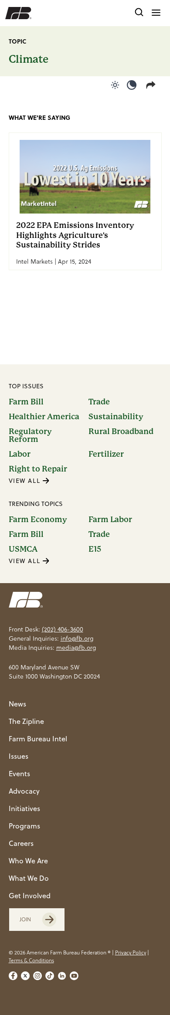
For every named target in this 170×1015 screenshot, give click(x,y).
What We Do (29, 878)
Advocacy (24, 791)
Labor (20, 454)
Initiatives (24, 808)
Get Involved (30, 895)
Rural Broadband (120, 432)
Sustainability (115, 417)
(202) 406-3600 (62, 629)
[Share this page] (152, 85)
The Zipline (26, 721)
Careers (21, 843)
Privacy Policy (130, 952)
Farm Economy (38, 519)
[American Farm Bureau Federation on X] (25, 975)
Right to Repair (38, 469)
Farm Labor (110, 519)
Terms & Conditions (31, 960)
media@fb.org (76, 647)
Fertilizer (106, 454)
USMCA (23, 549)
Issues (18, 756)
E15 (94, 549)
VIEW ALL (26, 480)
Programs (24, 826)
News (17, 704)
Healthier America (44, 417)
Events (19, 773)
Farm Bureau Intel (38, 738)
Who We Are (28, 861)
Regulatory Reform (30, 435)
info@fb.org (77, 638)
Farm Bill (26, 402)
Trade (99, 402)
